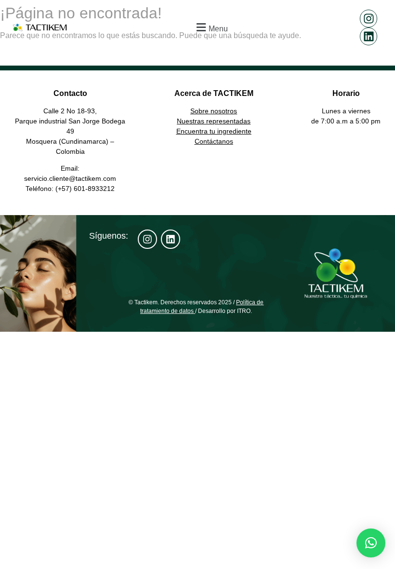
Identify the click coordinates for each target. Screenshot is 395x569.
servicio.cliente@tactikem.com (70, 178)
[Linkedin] (369, 36)
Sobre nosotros (213, 111)
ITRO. (244, 311)
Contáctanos (214, 141)
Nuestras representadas (213, 121)
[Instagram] (369, 18)
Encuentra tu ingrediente (213, 131)
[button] (211, 27)
